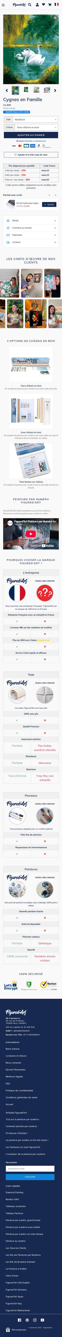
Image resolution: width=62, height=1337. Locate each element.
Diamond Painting (14, 1192)
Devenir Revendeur (16, 1069)
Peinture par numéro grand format (23, 1220)
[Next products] (55, 195)
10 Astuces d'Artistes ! (17, 1133)
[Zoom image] (31, 50)
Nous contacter (13, 1062)
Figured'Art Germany (16, 1289)
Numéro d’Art (12, 1199)
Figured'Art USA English (18, 1282)
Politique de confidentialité (19, 1090)
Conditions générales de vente (21, 1097)
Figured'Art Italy (14, 1303)
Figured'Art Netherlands (18, 1310)
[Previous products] (49, 195)
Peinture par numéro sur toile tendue (24, 1234)
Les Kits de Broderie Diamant (20, 1262)
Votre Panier (12, 1275)
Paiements (17, 235)
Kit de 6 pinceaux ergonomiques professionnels (28, 203)
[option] (15, 90)
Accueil (9, 1104)
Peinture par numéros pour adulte (23, 1227)
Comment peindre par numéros (21, 1126)
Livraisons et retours (16, 1056)
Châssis (9, 127)
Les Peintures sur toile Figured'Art (23, 1147)
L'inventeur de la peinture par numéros (25, 1154)
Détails (15, 220)
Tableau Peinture (14, 1213)
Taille (8, 119)
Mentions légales (14, 1076)
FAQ (8, 1083)
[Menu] (3, 4)
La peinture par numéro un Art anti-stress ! (27, 1140)
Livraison (16, 242)
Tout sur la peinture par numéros (22, 1119)
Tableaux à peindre (16, 1206)
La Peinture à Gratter (16, 1269)
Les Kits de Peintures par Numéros (23, 1255)
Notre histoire (13, 1049)
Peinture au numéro (16, 1241)
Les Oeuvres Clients (16, 1248)
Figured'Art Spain (14, 1296)
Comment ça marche (22, 228)
